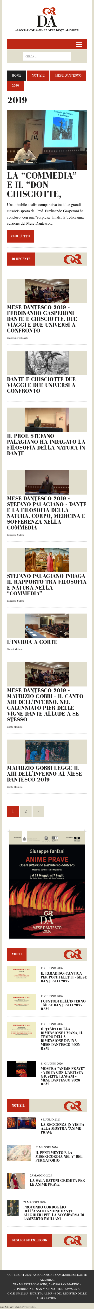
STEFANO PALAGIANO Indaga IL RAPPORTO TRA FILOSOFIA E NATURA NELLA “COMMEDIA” (47, 585)
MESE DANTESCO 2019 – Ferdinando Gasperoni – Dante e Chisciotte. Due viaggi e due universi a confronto (42, 319)
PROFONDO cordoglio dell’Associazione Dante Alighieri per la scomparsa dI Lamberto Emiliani (53, 1213)
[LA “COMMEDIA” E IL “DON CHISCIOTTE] (47, 167)
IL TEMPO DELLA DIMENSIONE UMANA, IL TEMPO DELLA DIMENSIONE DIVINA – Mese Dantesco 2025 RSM (62, 1039)
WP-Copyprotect (28, 1307)
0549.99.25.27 (72, 1289)
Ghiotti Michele (14, 649)
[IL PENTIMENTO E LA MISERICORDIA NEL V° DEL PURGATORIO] (19, 1157)
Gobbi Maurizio (14, 726)
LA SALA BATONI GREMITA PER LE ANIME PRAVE (57, 1182)
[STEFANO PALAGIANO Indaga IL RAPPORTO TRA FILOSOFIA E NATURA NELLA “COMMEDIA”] (47, 568)
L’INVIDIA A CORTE (32, 642)
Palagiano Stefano (15, 534)
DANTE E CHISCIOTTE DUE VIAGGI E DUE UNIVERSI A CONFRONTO (41, 385)
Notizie (38, 76)
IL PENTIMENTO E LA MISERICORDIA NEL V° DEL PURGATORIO (58, 1157)
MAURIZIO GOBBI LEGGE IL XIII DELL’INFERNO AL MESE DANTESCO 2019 (44, 774)
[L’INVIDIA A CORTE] (47, 634)
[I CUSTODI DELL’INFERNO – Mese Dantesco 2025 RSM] (21, 1006)
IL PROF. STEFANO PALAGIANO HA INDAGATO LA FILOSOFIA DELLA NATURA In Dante (46, 445)
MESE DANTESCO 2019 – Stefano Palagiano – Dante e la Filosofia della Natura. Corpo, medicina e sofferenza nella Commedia (47, 513)
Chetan (17, 1307)
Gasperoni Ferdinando (17, 337)
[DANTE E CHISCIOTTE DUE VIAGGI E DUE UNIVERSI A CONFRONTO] (47, 372)
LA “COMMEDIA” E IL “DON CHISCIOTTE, (42, 185)
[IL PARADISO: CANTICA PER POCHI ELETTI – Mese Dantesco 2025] (21, 978)
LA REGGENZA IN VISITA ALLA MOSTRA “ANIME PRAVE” (62, 1128)
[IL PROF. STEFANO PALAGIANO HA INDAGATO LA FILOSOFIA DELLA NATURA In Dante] (47, 428)
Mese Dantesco (68, 76)
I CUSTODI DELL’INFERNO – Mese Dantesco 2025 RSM (63, 1005)
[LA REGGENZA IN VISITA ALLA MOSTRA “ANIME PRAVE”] (21, 1125)
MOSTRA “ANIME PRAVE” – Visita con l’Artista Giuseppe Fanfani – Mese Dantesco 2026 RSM (63, 1076)
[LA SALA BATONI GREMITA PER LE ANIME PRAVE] (16, 1186)
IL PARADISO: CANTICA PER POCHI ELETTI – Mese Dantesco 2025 (64, 977)
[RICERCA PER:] (47, 55)
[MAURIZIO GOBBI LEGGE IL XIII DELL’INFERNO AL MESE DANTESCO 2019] (47, 760)
